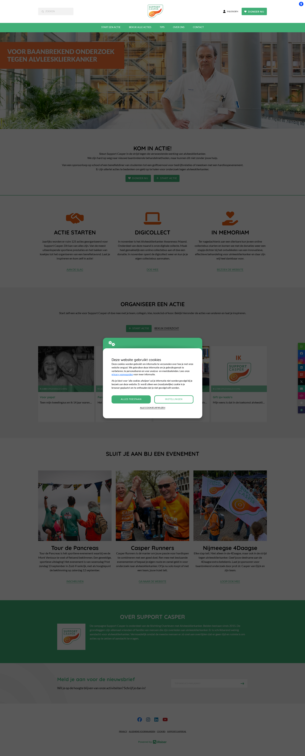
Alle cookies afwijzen (152, 407)
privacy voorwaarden (122, 374)
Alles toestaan (131, 399)
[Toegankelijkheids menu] (301, 4)
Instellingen (174, 399)
